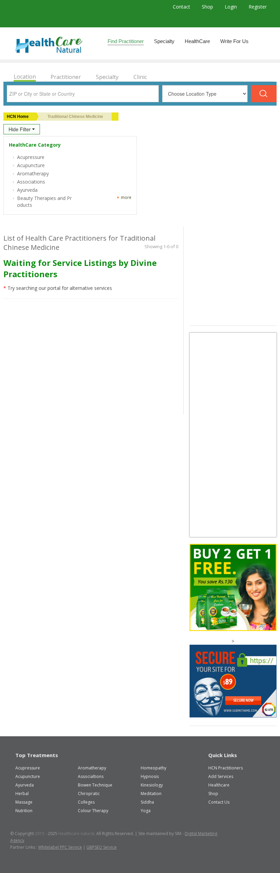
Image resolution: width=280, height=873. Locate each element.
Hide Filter (20, 129)
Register (258, 6)
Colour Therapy (93, 811)
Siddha (147, 802)
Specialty (164, 41)
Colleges (86, 802)
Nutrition (23, 811)
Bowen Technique (95, 785)
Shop (208, 6)
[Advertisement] (235, 274)
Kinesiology (152, 785)
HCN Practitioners (225, 768)
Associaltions (90, 776)
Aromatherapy (92, 768)
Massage (23, 802)
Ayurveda (24, 785)
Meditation (151, 793)
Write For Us (234, 41)
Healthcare (218, 785)
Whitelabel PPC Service (60, 847)
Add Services (220, 776)
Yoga (146, 811)
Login (231, 6)
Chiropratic (89, 793)
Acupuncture (27, 776)
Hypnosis (150, 776)
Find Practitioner (126, 41)
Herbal (22, 793)
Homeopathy (153, 768)
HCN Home (18, 116)
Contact (182, 6)
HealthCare (197, 41)
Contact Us (218, 802)
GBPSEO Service (101, 847)
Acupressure (27, 768)
